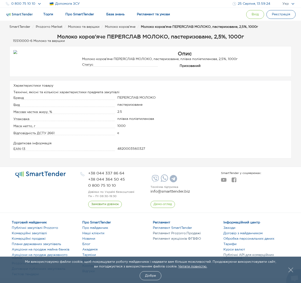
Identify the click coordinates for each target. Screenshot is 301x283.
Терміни (89, 255)
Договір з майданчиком (243, 233)
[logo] (40, 174)
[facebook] (234, 181)
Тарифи (230, 244)
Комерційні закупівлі (29, 233)
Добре (150, 275)
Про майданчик (95, 227)
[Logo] (19, 14)
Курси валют (234, 249)
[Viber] (154, 180)
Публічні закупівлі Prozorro (35, 227)
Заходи (229, 227)
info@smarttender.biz (170, 191)
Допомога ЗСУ (67, 3)
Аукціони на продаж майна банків (40, 249)
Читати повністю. (192, 266)
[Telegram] (173, 180)
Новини (88, 238)
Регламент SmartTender (172, 227)
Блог (86, 244)
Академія (90, 249)
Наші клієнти (93, 233)
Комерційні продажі (29, 238)
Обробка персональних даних (248, 238)
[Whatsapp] (164, 180)
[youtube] (223, 181)
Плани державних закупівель (36, 244)
